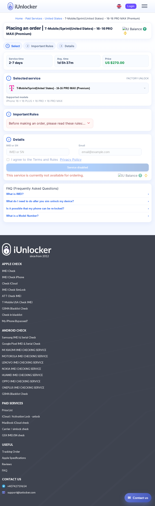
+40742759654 (17, 486)
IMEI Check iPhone (13, 277)
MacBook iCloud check (15, 422)
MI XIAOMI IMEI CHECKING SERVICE (24, 350)
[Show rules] (88, 123)
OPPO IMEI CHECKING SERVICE (21, 381)
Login (130, 6)
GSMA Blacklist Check (15, 308)
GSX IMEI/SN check (13, 435)
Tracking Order (11, 451)
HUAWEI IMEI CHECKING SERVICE (22, 375)
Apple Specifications (14, 458)
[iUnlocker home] (22, 6)
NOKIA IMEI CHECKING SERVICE (21, 368)
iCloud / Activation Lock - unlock (21, 416)
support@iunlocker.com (21, 492)
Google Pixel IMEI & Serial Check (21, 343)
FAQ (4, 470)
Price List (7, 410)
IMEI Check (8, 271)
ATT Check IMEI (11, 296)
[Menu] (144, 6)
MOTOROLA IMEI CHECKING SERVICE (25, 356)
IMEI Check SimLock (14, 289)
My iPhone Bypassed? (15, 321)
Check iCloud (10, 283)
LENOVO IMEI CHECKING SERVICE (22, 362)
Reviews (7, 464)
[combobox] (77, 88)
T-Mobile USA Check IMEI (17, 302)
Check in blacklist (12, 314)
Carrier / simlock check (15, 429)
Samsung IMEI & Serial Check (19, 337)
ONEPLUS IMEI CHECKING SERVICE (23, 387)
